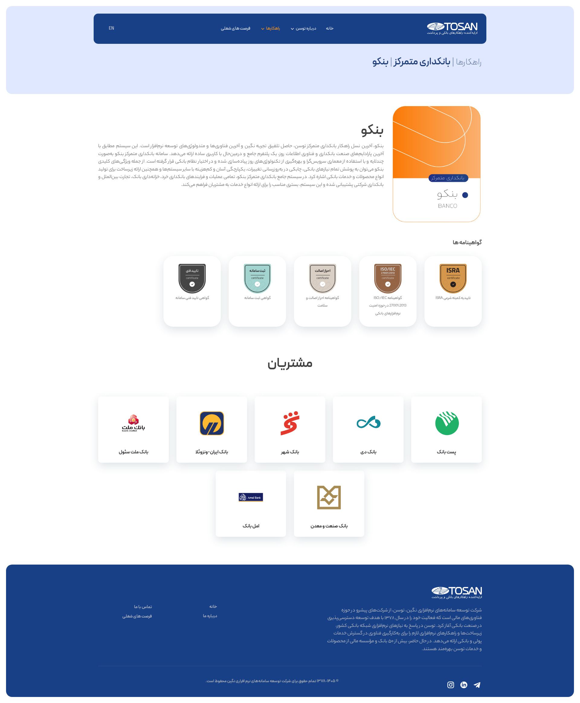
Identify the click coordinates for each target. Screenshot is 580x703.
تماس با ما (143, 607)
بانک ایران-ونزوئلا (211, 452)
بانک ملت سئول (133, 452)
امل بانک (251, 526)
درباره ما (210, 616)
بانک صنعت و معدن (329, 526)
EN (111, 28)
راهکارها (273, 28)
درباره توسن (306, 28)
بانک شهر (290, 452)
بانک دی (368, 452)
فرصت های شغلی (235, 28)
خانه (330, 28)
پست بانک (446, 452)
